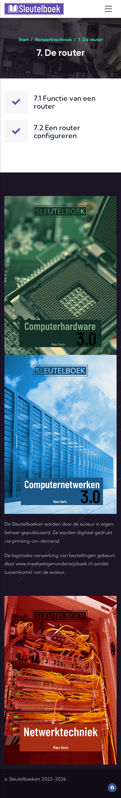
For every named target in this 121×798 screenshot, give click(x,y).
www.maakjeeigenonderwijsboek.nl (54, 563)
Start (24, 39)
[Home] (34, 9)
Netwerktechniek (53, 39)
